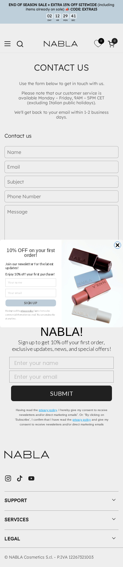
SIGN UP (30, 303)
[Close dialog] (117, 245)
